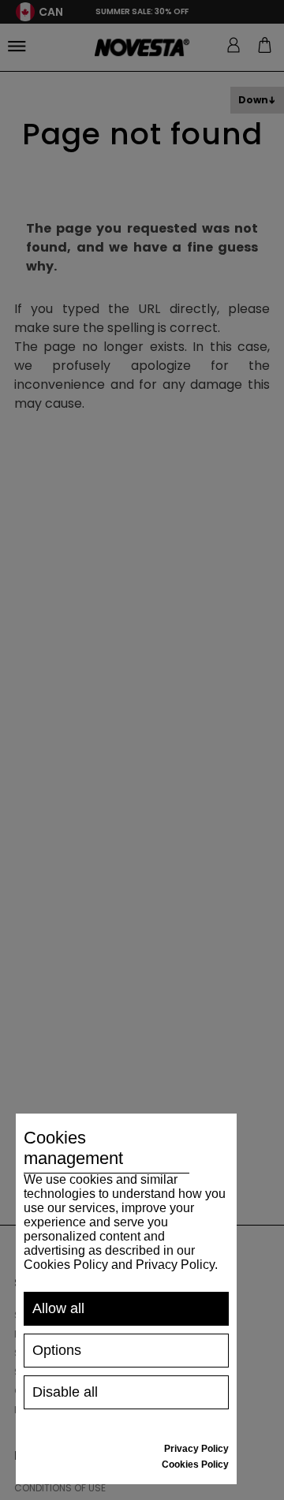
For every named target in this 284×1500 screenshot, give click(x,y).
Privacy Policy (196, 1448)
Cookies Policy (195, 1464)
